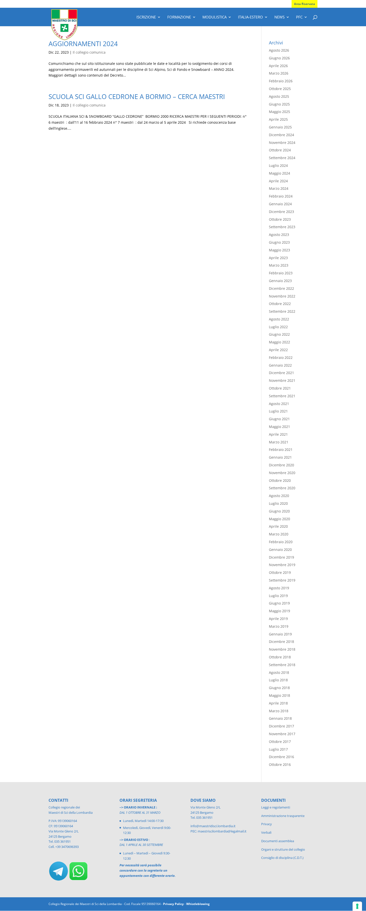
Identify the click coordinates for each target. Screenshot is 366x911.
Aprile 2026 (278, 65)
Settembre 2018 (282, 664)
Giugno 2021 (279, 418)
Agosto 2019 (279, 588)
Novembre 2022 (282, 296)
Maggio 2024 (279, 173)
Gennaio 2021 (280, 457)
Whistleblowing (198, 904)
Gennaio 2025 (280, 127)
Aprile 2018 (278, 703)
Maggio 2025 (279, 111)
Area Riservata (304, 4)
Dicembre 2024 (281, 134)
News (279, 17)
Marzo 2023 (278, 265)
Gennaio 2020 (280, 549)
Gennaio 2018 (280, 718)
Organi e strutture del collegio (283, 849)
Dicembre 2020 (281, 465)
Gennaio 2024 (280, 204)
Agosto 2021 (279, 403)
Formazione (179, 17)
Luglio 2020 (278, 503)
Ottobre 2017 (280, 741)
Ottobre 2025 (280, 88)
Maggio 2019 (279, 610)
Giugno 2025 (279, 104)
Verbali (266, 832)
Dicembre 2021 (281, 372)
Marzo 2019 (278, 626)
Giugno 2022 (279, 334)
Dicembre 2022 (281, 288)
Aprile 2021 (278, 434)
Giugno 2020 (279, 511)
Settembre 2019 (282, 580)
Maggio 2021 (279, 426)
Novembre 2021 (282, 380)
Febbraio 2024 (281, 196)
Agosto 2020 (279, 495)
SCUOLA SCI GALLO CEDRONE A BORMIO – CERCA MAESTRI (137, 96)
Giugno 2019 (279, 603)
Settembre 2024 (282, 157)
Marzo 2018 (278, 711)
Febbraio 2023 (281, 273)
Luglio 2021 (278, 411)
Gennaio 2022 (280, 365)
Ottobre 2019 (280, 572)
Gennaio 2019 (280, 634)
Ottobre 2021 (280, 388)
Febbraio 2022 (281, 357)
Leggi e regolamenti (275, 807)
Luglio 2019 (278, 595)
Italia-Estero (250, 17)
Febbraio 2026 (281, 81)
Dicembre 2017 (281, 726)
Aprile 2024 (278, 181)
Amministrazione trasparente (283, 815)
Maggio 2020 (279, 518)
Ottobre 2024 (280, 150)
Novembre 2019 (282, 564)
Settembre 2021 (282, 396)
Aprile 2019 (278, 618)
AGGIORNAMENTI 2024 (83, 43)
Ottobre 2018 (280, 657)
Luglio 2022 (278, 326)
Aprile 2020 (278, 526)
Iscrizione (146, 17)
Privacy (266, 824)
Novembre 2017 (282, 733)
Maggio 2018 (279, 695)
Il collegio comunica (89, 52)
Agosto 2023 (279, 234)
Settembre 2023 (282, 226)
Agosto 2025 (279, 96)
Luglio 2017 (278, 749)
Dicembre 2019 (281, 557)
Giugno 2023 (279, 242)
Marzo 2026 (278, 73)
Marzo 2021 (278, 442)
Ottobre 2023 (280, 219)
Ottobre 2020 (280, 480)
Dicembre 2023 (281, 211)
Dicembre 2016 (281, 756)
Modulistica (214, 17)
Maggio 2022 (279, 342)
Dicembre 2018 (281, 641)
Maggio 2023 (279, 250)
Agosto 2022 (279, 319)
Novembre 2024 (282, 142)
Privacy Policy (173, 904)
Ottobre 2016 (280, 764)
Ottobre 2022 (280, 303)
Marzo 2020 (278, 534)
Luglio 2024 (278, 165)
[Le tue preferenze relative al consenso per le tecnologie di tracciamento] (357, 906)
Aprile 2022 (278, 349)
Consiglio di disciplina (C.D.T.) (282, 857)
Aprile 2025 (278, 119)
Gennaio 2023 (280, 280)
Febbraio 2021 (281, 449)
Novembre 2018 (282, 649)
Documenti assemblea (277, 841)
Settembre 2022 (282, 311)
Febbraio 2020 (281, 541)
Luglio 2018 (278, 680)
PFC (299, 17)
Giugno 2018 (279, 687)
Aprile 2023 (278, 257)
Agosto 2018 (279, 672)
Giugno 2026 (279, 58)
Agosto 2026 (279, 50)
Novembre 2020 (282, 472)
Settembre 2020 (282, 488)
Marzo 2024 (278, 188)
